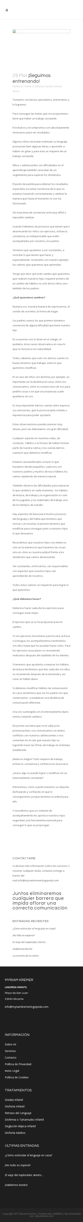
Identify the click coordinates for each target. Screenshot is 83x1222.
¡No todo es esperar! (24, 935)
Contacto (10, 1057)
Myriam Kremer (53, 86)
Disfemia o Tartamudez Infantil (24, 1119)
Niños (38, 86)
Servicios (10, 1051)
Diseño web (45, 1213)
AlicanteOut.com (44, 1216)
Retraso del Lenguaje (18, 1113)
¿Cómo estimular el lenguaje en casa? (34, 928)
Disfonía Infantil (15, 1106)
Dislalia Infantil (14, 1100)
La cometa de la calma (26, 955)
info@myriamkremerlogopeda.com (38, 880)
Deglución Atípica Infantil (20, 1126)
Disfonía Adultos (15, 1133)
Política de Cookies (17, 1077)
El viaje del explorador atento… (30, 942)
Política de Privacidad (18, 1064)
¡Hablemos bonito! (22, 949)
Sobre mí (10, 1044)
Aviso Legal (12, 1071)
